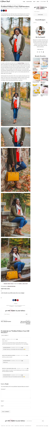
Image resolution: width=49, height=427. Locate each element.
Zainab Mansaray (7, 8)
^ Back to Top (3, 425)
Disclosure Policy (28, 425)
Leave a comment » (18, 306)
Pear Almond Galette (6, 321)
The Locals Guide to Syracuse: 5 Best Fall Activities (25, 322)
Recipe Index (29, 1)
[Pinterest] (43, 1)
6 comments (12, 306)
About (38, 1)
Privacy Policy (22, 425)
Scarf (26, 283)
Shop (34, 1)
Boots (9, 283)
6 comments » (26, 8)
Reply (17, 339)
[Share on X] (4, 11)
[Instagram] (42, 1)
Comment (3, 389)
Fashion (15, 303)
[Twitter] (45, 1)
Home (24, 1)
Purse (12, 283)
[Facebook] (41, 1)
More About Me (40, 49)
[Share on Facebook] (2, 11)
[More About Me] (40, 31)
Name (2, 400)
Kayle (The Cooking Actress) (8, 355)
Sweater (5, 283)
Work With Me (17, 425)
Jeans (23, 283)
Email (2, 405)
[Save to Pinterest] (6, 11)
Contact (12, 425)
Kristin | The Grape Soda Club (9, 368)
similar (20, 283)
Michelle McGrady (11, 286)
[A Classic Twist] (5, 1)
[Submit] (47, 22)
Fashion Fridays (21, 63)
